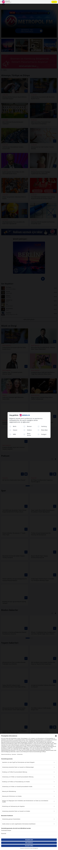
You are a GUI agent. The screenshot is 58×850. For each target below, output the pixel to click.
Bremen (29, 426)
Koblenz (29, 430)
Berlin (14, 426)
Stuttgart (43, 434)
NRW (14, 434)
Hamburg (44, 426)
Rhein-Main (44, 430)
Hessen (15, 430)
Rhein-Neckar (29, 434)
